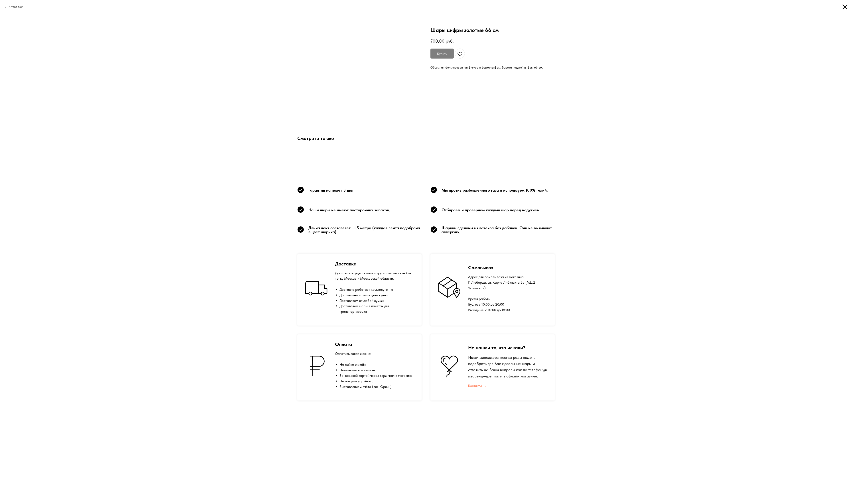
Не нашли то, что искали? (496, 347)
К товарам (15, 6)
